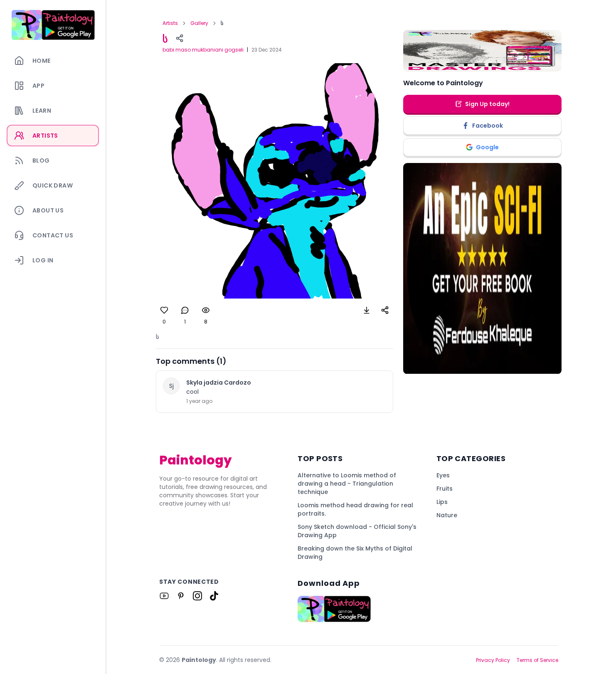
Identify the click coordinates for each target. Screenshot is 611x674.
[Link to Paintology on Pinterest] (181, 596)
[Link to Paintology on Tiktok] (214, 596)
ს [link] (222, 23)
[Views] (205, 310)
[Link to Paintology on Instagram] (197, 596)
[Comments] (185, 310)
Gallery (199, 23)
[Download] (366, 310)
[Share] (179, 38)
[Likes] (164, 310)
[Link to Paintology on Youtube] (164, 596)
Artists (170, 23)
